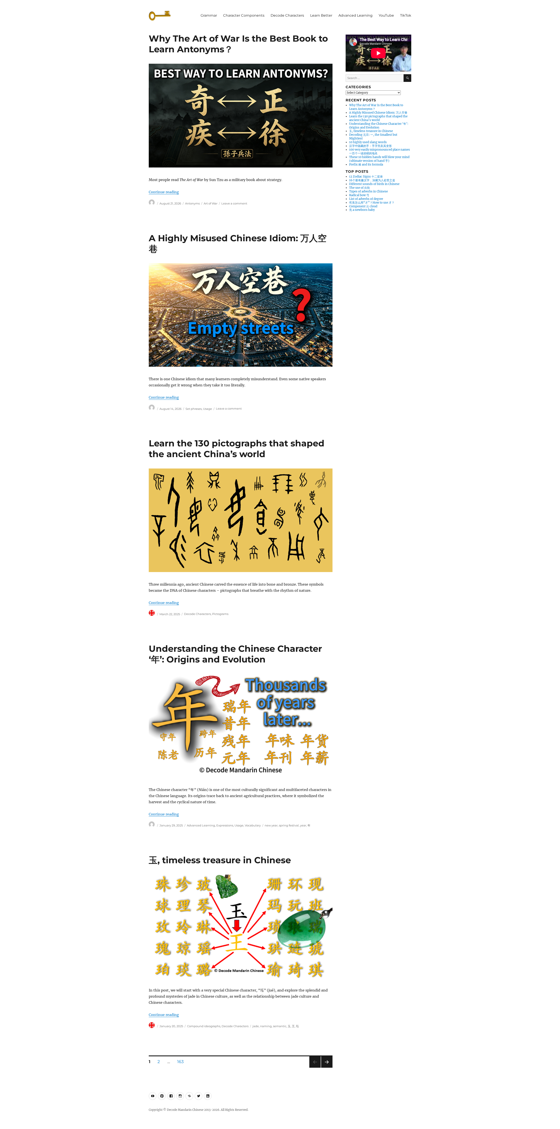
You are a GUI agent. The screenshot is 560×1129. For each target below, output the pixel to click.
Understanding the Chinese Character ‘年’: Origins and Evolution (235, 654)
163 (182, 1061)
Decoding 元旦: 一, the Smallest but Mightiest (373, 136)
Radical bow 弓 (359, 195)
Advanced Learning (355, 15)
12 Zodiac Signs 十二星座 (366, 176)
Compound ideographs (203, 1026)
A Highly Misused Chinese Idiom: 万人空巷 (378, 112)
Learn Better (321, 15)
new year (271, 825)
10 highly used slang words (368, 142)
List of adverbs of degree (366, 199)
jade (255, 1026)
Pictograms (220, 614)
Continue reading (164, 192)
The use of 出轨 (359, 188)
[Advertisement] (379, 281)
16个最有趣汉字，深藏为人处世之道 (372, 180)
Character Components (243, 15)
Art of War (210, 203)
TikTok (405, 15)
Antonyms (192, 203)
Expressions (224, 825)
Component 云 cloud (363, 206)
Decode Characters (287, 15)
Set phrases (194, 408)
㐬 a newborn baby (362, 210)
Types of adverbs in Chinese (368, 191)
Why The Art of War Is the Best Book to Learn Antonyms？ (376, 107)
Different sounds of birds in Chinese (374, 184)
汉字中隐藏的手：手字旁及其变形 (370, 146)
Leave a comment (234, 203)
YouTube (386, 15)
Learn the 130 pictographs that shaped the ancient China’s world (236, 448)
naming (266, 1026)
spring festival (289, 825)
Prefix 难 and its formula (366, 164)
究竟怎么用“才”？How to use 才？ (371, 202)
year (303, 825)
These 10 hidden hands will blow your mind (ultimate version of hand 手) (379, 159)
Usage (207, 408)
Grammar (209, 15)
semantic (279, 1026)
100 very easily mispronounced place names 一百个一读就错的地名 (379, 151)
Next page (326, 1067)
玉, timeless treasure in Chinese (220, 860)
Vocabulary (253, 825)
